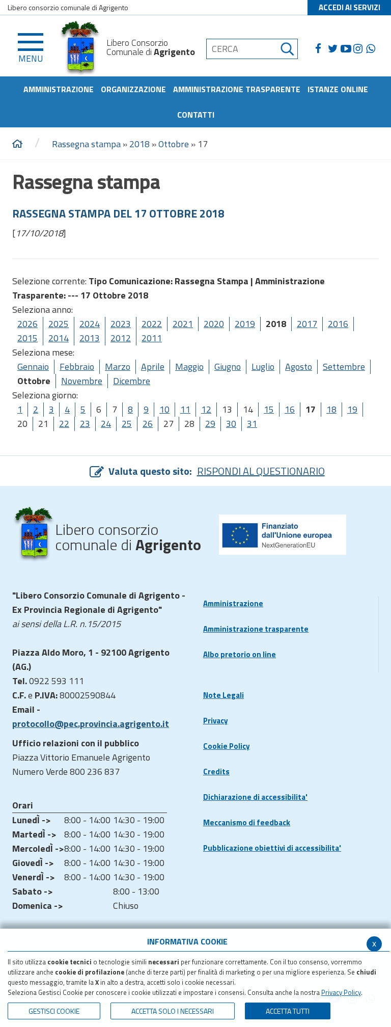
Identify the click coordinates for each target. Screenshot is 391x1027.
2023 (120, 324)
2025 (58, 324)
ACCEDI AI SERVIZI (349, 7)
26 (148, 423)
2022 (152, 324)
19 (352, 409)
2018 (139, 144)
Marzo (117, 366)
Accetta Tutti (288, 1011)
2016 (338, 324)
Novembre (81, 381)
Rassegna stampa (86, 144)
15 (269, 409)
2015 (27, 338)
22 (64, 423)
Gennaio (33, 366)
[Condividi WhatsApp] (372, 49)
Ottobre (173, 144)
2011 (152, 338)
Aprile (152, 366)
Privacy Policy (341, 992)
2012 (120, 338)
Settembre (344, 366)
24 (106, 423)
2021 (183, 324)
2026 (27, 324)
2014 (58, 338)
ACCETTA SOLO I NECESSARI (172, 1011)
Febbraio (77, 366)
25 (127, 423)
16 (290, 409)
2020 (214, 324)
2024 (89, 324)
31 (252, 423)
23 (85, 423)
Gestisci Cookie (54, 1011)
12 (206, 409)
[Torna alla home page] (17, 144)
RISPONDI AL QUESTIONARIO (261, 471)
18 (331, 409)
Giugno (227, 366)
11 (185, 409)
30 (231, 423)
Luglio (263, 366)
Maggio (189, 366)
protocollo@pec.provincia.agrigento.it (90, 724)
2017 (307, 324)
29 (210, 423)
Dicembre (131, 381)
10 (164, 409)
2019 (245, 324)
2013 (89, 338)
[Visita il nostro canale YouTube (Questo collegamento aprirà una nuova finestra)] (347, 49)
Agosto (298, 366)
